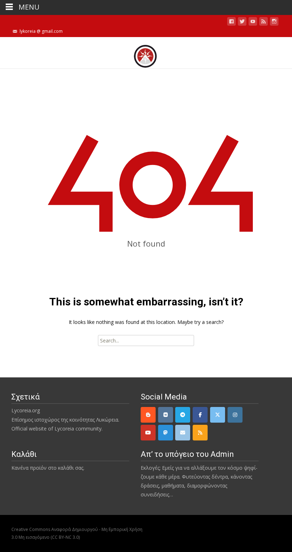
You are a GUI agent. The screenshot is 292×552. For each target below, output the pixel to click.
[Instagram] (235, 415)
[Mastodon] (165, 432)
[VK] (165, 415)
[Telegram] (182, 415)
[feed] (263, 22)
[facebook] (231, 22)
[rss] (200, 432)
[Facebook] (200, 415)
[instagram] (274, 22)
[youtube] (253, 22)
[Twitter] (217, 415)
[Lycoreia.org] (146, 52)
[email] (182, 432)
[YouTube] (148, 432)
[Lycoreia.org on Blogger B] (148, 415)
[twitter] (242, 22)
